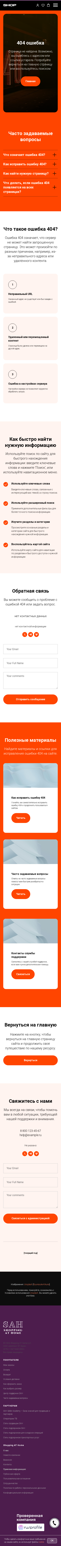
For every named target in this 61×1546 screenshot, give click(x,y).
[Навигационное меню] (55, 5)
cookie (41, 1542)
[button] (37, 5)
